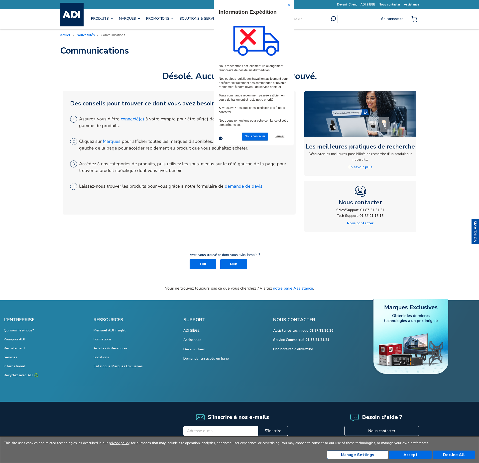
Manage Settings (357, 455)
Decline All (454, 455)
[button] (475, 231)
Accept (410, 455)
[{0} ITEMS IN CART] (415, 19)
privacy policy (119, 443)
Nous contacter (381, 431)
